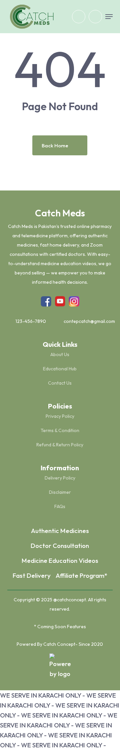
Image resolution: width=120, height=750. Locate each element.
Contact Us (60, 383)
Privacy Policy (60, 416)
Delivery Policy (60, 478)
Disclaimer (60, 492)
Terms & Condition (60, 430)
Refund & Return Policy (59, 445)
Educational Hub (60, 369)
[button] (109, 16)
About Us (59, 354)
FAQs (59, 506)
